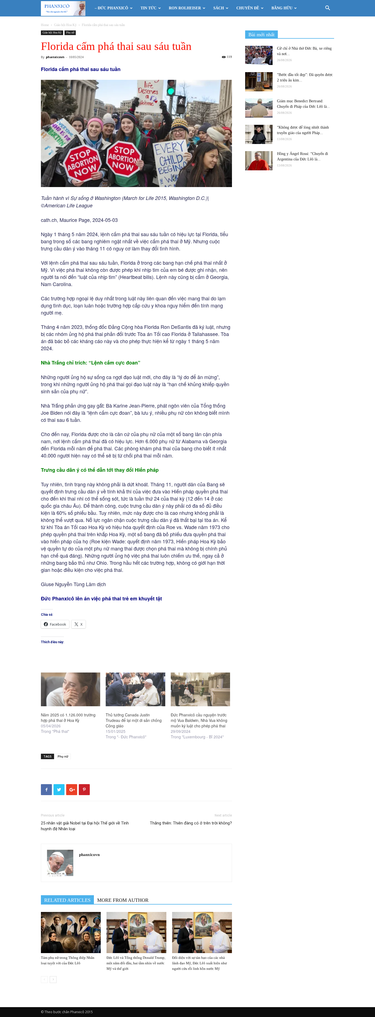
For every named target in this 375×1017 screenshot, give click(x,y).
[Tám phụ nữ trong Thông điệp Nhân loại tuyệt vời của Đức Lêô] (71, 932)
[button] (327, 8)
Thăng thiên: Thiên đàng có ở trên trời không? (191, 823)
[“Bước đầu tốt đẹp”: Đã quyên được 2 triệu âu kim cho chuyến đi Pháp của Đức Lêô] (259, 81)
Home (45, 25)
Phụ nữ (70, 32)
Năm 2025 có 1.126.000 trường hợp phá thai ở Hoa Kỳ (68, 717)
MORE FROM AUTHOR (123, 900)
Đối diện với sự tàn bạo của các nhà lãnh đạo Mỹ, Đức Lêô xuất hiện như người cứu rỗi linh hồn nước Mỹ (199, 963)
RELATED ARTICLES (67, 900)
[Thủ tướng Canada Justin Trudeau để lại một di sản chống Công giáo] (135, 690)
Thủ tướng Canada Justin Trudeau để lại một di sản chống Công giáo (134, 720)
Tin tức (148, 8)
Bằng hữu (282, 8)
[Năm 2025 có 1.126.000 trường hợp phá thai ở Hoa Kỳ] (70, 690)
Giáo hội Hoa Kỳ (65, 25)
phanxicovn (55, 57)
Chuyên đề (247, 8)
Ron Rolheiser (185, 8)
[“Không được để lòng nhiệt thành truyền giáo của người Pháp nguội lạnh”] (259, 134)
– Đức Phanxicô (111, 8)
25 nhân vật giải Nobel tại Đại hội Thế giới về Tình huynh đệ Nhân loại (85, 826)
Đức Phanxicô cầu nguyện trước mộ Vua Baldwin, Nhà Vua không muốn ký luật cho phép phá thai (199, 720)
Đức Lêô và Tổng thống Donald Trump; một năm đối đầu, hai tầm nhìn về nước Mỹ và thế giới (136, 963)
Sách (218, 8)
